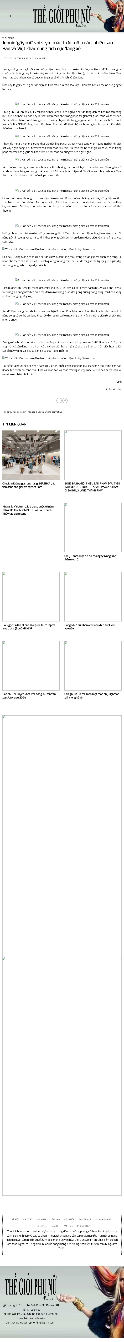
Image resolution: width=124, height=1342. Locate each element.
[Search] (10, 16)
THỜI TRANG (85, 1219)
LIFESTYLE (42, 1226)
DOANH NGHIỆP (103, 1219)
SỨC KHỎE (69, 1219)
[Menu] (4, 16)
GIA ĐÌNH (41, 1219)
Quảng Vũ (40, 58)
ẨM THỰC (68, 1226)
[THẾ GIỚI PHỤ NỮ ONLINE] (62, 16)
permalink (57, 412)
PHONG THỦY (84, 1226)
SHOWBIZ (28, 1219)
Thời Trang (8, 38)
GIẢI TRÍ (55, 1226)
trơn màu (73, 69)
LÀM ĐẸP (55, 1219)
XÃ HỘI (15, 1219)
